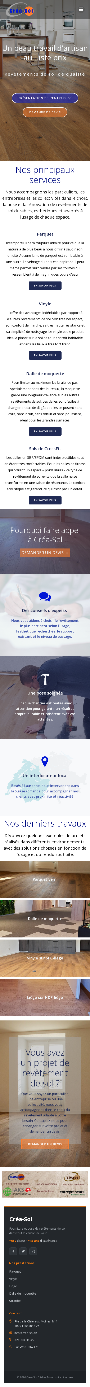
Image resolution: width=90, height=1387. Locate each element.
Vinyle (45, 304)
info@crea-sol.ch (25, 1333)
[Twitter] (23, 1251)
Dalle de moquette (45, 373)
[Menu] (81, 9)
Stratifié (15, 1301)
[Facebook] (13, 1251)
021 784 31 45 (24, 1340)
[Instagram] (33, 1251)
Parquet (45, 234)
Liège (13, 1286)
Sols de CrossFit (45, 448)
